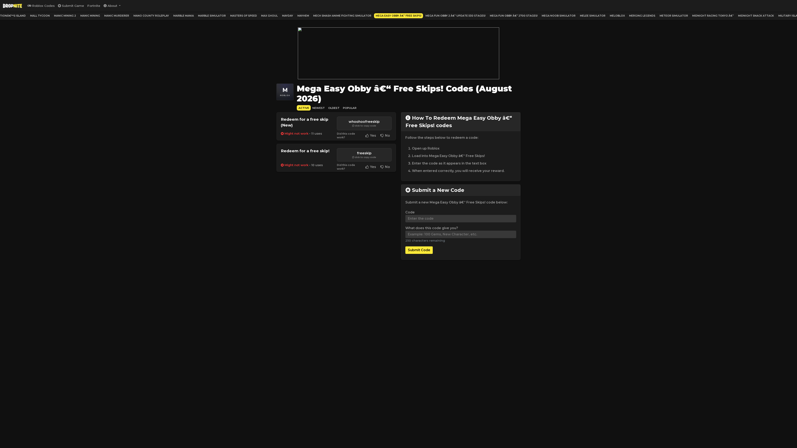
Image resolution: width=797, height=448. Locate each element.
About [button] (112, 6)
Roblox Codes (43, 6)
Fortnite (93, 6)
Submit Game (72, 6)
